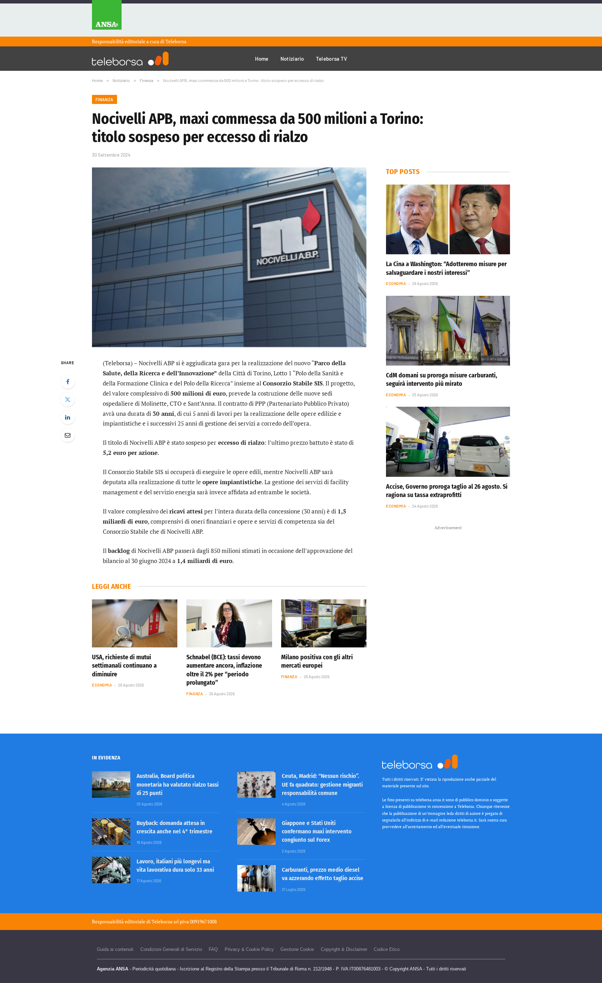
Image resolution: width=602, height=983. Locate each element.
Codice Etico (387, 949)
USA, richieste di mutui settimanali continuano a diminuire (124, 665)
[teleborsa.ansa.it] (130, 58)
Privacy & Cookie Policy (249, 949)
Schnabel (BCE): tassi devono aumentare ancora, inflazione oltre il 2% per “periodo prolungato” (224, 669)
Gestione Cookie (297, 949)
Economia (102, 685)
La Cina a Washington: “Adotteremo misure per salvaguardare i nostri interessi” (446, 268)
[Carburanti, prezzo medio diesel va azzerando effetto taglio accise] (256, 878)
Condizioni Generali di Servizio (171, 949)
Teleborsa (175, 41)
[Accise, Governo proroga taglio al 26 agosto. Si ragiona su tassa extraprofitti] (448, 442)
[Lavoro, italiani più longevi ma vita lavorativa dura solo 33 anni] (111, 870)
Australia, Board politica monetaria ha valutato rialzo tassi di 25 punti (177, 784)
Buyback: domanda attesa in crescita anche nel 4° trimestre (175, 827)
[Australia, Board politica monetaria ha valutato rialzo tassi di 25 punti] (111, 784)
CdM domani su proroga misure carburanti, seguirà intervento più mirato (441, 380)
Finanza (104, 99)
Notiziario (292, 58)
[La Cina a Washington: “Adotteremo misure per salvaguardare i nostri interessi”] (448, 219)
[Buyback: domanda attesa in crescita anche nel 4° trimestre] (111, 831)
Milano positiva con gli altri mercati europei (317, 661)
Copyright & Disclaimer (344, 949)
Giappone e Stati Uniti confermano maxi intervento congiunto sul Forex (317, 831)
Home (262, 58)
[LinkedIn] (68, 417)
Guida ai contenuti (115, 949)
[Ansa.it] (107, 18)
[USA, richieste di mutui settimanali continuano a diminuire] (134, 623)
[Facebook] (68, 382)
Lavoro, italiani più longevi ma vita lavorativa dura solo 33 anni (175, 865)
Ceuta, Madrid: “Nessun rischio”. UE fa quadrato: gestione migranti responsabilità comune (322, 784)
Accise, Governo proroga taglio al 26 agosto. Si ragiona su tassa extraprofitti (447, 491)
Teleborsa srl (165, 921)
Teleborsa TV (331, 58)
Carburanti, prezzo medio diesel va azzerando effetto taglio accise (322, 874)
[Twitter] (68, 399)
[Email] (68, 435)
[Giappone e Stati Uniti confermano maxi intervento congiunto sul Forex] (256, 831)
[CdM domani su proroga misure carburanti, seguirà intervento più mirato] (448, 331)
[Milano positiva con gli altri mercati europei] (323, 623)
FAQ (213, 949)
